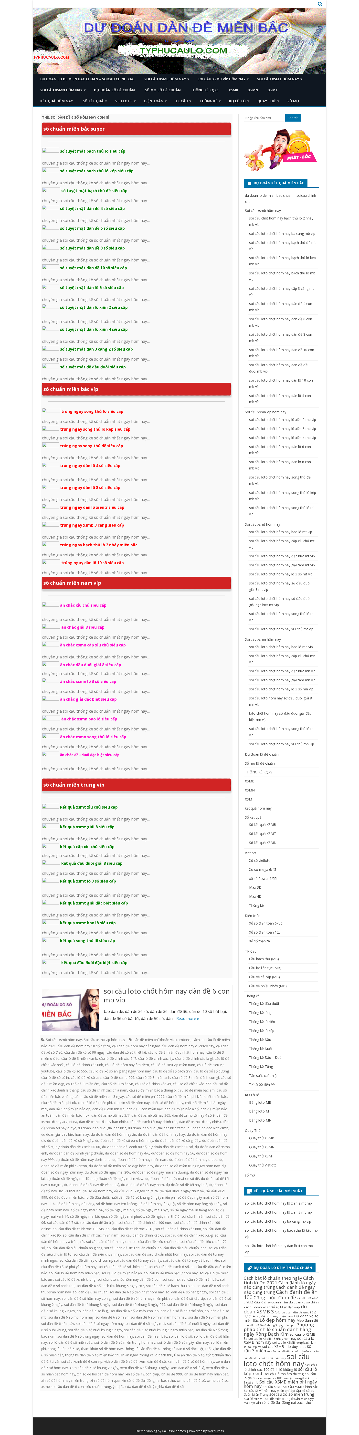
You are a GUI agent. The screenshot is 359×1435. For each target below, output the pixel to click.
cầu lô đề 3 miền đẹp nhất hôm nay (176, 1052)
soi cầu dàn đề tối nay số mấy (137, 1260)
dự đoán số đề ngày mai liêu (69, 1178)
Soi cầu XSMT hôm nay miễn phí (266, 1390)
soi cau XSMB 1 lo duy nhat (284, 1346)
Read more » (187, 1018)
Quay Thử (266, 101)
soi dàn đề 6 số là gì (92, 1311)
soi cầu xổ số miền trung (291, 1394)
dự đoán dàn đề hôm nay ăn (113, 1134)
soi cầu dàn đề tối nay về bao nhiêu (191, 1260)
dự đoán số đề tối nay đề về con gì (91, 1184)
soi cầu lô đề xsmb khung (75, 1279)
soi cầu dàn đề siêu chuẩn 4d (156, 1241)
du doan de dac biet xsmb (208, 1128)
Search (293, 117)
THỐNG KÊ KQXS (205, 90)
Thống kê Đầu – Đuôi (265, 1057)
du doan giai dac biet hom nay (65, 1134)
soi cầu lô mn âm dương (284, 1373)
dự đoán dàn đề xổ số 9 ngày (70, 1140)
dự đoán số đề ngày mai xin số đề (172, 1178)
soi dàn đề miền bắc (151, 1336)
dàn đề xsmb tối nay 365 (150, 1115)
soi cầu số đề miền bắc (200, 1279)
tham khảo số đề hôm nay (102, 1348)
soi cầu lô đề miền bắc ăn (121, 1273)
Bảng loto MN (260, 1120)
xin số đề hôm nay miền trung (64, 1380)
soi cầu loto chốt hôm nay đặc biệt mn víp (282, 671)
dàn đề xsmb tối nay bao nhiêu (103, 1121)
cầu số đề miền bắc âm (196, 1090)
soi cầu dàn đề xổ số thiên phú (122, 1266)
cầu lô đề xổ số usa (86, 1077)
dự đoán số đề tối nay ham (142, 1184)
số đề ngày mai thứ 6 (163, 1216)
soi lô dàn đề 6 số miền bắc (70, 1342)
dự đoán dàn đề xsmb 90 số (170, 1146)
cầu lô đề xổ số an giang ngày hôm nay (120, 1071)
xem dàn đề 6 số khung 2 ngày (94, 1367)
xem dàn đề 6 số (152, 1361)
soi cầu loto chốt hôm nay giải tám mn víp (282, 680)
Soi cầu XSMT (272, 1386)
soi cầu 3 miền (192, 1216)
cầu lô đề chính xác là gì (194, 1058)
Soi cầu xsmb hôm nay (165, 79)
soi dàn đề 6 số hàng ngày (186, 1292)
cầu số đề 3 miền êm (82, 1083)
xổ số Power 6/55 (263, 878)
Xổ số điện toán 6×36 (266, 923)
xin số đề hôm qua (105, 1380)
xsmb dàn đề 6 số (191, 1380)
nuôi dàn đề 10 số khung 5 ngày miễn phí (143, 1197)
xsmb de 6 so (217, 1380)
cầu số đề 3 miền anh (153, 1077)
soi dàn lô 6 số (180, 1336)
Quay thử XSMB (261, 1138)
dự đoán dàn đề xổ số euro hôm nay (124, 1140)
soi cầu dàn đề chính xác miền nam (90, 1235)
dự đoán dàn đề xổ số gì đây (177, 1140)
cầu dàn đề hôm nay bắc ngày (136, 1046)
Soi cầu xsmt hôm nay (278, 79)
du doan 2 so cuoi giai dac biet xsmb (157, 1128)
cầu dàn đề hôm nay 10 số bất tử (84, 1046)
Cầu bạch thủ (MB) (264, 959)
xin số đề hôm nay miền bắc (206, 1374)
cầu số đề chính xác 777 (192, 1083)
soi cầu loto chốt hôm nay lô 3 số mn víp (281, 689)
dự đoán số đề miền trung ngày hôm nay (187, 1166)
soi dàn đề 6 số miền (111, 1317)
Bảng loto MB (260, 1102)
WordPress (215, 1431)
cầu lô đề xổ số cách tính (172, 1071)
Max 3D (255, 887)
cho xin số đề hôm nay (132, 1102)
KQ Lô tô (237, 101)
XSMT (273, 90)
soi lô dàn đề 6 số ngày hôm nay (183, 1342)
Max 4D (255, 896)
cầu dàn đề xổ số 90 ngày (84, 1052)
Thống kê (208, 101)
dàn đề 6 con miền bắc (145, 1109)
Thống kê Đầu (260, 1039)
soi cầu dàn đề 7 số (62, 1222)
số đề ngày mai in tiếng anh (192, 1210)
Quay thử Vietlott (262, 1165)
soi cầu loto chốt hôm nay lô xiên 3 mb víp (282, 428)
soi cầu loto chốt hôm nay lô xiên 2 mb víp (282, 419)
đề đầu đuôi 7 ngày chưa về (182, 1191)
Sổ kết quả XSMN (262, 842)
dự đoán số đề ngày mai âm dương (160, 1172)
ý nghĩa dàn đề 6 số (168, 1386)
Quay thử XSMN (262, 1147)
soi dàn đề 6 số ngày (57, 1323)
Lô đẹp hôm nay (278, 1320)
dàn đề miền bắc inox (72, 1115)
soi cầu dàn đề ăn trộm (98, 1222)
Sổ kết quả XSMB (262, 824)
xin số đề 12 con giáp (142, 1374)
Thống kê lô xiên (262, 1021)
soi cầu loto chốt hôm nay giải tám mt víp (282, 565)
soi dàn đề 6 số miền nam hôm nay (158, 1317)
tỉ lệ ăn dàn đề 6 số (189, 1355)
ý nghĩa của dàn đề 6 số (132, 1386)
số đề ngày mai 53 (119, 1210)
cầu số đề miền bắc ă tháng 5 (152, 1090)
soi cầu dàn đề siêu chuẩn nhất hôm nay (155, 1254)
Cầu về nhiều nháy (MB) (268, 986)
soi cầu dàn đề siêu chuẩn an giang (74, 1248)
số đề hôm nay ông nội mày (199, 1203)
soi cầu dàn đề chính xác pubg (189, 1235)
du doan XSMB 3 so (275, 1309)
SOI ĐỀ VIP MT (254, 1398)
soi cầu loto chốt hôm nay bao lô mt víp (280, 532)
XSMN (253, 90)
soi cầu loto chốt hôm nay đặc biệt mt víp (282, 556)
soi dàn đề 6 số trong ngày (78, 1336)
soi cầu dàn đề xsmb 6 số (168, 1266)
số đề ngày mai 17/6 (87, 1210)
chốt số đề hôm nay (167, 1102)
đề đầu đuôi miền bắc (66, 1197)
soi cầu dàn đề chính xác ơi (141, 1235)
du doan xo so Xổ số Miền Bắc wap (275, 1307)
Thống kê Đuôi (260, 1048)
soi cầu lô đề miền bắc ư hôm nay (171, 1273)
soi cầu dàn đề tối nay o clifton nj (86, 1260)
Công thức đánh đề (274, 1297)
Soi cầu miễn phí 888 (267, 1378)
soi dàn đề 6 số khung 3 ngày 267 (138, 1304)
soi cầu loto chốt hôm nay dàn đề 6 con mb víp (167, 995)
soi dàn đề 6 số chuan (90, 1292)
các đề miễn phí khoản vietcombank (162, 1039)
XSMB (233, 90)
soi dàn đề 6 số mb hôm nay (71, 1317)
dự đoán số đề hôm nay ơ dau (193, 1159)
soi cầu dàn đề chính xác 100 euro (145, 1222)
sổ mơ (293, 101)
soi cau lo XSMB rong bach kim (294, 1342)
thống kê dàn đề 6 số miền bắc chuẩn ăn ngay (101, 1355)
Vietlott (123, 101)
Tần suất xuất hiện (263, 1075)
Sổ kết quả (93, 101)
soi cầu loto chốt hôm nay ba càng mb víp (282, 233)
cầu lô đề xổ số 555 (71, 1071)
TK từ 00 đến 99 (262, 1084)
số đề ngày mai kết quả (88, 1216)
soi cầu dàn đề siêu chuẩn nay (97, 1254)
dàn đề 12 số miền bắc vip (69, 1109)
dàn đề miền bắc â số (182, 1109)
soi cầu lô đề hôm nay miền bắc (74, 1273)
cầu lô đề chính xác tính (84, 1064)
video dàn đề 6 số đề (120, 1361)
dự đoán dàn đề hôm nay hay (161, 1134)
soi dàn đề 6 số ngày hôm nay (100, 1323)
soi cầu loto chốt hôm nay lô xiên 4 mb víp (282, 437)
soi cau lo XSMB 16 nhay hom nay (272, 1338)
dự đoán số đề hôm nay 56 (172, 1153)
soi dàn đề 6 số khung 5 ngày (190, 1304)
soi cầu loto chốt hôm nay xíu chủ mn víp (281, 744)
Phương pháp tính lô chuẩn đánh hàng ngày (279, 1329)
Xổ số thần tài (260, 941)
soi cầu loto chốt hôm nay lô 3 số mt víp (281, 574)
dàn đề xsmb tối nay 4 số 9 (193, 1115)
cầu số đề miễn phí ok (58, 1102)
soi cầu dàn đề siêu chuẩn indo (182, 1248)
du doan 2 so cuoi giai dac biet (102, 1128)
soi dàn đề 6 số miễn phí (207, 1317)
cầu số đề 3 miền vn (117, 1083)
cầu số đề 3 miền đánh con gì (195, 1077)
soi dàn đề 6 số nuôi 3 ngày (189, 1323)
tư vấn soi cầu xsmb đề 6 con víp (76, 1361)
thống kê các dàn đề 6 (142, 1348)
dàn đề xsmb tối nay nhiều (200, 1121)
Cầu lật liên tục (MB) (265, 968)
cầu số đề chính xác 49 (153, 1083)
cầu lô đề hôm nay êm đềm (127, 1064)
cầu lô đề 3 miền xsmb (79, 1058)
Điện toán (153, 101)
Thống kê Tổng (261, 1066)
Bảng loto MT (260, 1111)
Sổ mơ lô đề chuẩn (163, 90)
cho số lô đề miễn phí (95, 1102)
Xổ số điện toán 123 (265, 932)
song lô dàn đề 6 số (63, 1348)
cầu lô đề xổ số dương (211, 1071)
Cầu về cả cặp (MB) (264, 977)
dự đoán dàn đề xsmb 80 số (124, 1146)
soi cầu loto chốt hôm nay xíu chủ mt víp (281, 629)
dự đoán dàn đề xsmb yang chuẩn (76, 1153)
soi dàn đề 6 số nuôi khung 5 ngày (95, 1330)
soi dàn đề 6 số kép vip (187, 1298)
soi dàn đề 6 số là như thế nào (179, 1311)
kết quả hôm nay (56, 101)
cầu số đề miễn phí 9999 (145, 1096)
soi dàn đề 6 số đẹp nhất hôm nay (136, 1292)
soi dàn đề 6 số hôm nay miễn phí (140, 1298)
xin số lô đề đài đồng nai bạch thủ (148, 1380)
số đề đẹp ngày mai (193, 1197)
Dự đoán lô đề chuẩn (114, 90)
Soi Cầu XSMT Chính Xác (300, 1386)
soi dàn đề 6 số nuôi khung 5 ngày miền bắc (158, 1330)
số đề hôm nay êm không (116, 1203)
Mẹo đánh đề (307, 1320)
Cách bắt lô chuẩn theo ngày (273, 1278)
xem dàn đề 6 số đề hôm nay (191, 1361)
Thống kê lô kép (261, 1030)
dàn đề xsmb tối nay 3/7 (110, 1115)
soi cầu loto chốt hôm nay (277, 1360)
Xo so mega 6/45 (262, 869)
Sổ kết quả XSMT (262, 833)
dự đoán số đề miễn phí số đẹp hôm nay (121, 1166)
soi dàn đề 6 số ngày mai (145, 1323)
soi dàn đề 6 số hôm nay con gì (86, 1298)
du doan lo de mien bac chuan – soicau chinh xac (87, 79)
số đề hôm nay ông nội (157, 1203)
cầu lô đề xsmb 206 (118, 1077)
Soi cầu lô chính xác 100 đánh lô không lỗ (280, 1367)
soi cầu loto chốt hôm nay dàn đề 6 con (128, 1279)
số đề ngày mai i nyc (152, 1210)
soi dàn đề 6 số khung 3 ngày (87, 1304)
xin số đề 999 (171, 1374)
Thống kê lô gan (262, 1012)
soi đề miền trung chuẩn (282, 1398)
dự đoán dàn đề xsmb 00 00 (77, 1146)
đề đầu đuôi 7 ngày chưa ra (136, 1191)
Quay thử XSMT (261, 1156)
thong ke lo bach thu (156, 1355)
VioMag (151, 1431)
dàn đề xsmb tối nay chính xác (153, 1121)
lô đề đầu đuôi (97, 1197)
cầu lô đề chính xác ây (155, 1058)
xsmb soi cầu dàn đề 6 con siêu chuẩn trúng (76, 1386)
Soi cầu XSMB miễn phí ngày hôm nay (280, 1384)
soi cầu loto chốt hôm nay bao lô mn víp (281, 647)
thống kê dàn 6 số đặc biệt (182, 1348)
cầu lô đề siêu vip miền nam (173, 1064)
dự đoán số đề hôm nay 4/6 (127, 1153)
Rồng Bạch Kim (272, 1334)
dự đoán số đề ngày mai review (118, 1178)
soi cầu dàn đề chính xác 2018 (129, 1229)
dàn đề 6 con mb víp (108, 1109)
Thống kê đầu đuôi (264, 1003)
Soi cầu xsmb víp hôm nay (221, 79)
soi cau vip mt (252, 1347)
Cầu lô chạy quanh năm (271, 1302)
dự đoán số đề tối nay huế (186, 1184)
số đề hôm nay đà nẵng (75, 1203)
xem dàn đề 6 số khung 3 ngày (144, 1367)
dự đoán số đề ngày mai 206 (107, 1172)
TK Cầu (181, 101)
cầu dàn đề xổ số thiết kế (126, 1052)
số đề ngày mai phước (126, 1216)
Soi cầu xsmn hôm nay (61, 90)
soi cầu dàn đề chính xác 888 (178, 1229)
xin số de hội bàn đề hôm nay (100, 1374)
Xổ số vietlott (259, 860)
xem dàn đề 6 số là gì (187, 1367)
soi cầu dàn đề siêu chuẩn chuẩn (130, 1248)
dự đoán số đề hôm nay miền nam (139, 1159)
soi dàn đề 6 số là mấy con (131, 1311)
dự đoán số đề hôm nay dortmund (83, 1159)
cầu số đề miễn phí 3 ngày (103, 1096)
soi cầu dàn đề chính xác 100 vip (78, 1229)
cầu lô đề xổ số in (55, 1077)
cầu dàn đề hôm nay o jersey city (188, 1046)
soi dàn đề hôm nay (117, 1336)
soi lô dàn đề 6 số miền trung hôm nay (124, 1342)
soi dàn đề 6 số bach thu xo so (170, 1285)
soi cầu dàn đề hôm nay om (108, 1241)
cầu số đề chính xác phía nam (104, 1090)
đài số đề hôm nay (97, 1191)
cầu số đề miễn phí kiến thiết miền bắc (196, 1096)
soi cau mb (171, 1279)
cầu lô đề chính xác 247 (117, 1058)
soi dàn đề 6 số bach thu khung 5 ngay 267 (110, 1285)
